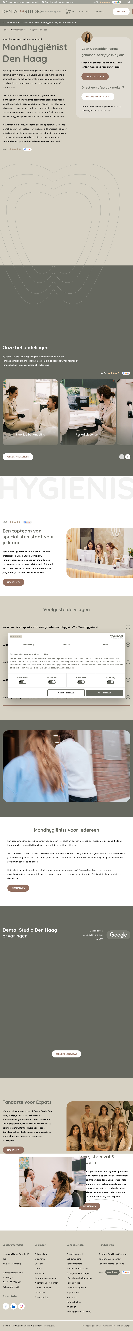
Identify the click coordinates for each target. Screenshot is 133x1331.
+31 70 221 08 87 (13, 1282)
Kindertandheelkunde (77, 1268)
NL (128, 2)
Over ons (68, 11)
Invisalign (71, 1306)
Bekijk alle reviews (66, 1054)
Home (5, 30)
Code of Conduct (43, 1287)
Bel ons (121, 11)
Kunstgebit (72, 1297)
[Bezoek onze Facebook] (5, 1306)
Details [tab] (66, 645)
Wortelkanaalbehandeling (79, 1278)
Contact (99, 11)
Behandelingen (50, 11)
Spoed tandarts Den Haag (111, 1263)
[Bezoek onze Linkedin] (13, 1306)
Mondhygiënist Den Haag (79, 1311)
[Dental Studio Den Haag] (22, 11)
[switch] (52, 682)
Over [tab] (105, 645)
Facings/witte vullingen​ (78, 1273)
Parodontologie (74, 1263)
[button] (127, 456)
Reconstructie (73, 1282)
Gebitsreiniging (74, 1259)
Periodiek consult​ (75, 1254)
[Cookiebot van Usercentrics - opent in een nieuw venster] (111, 637)
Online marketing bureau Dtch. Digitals (113, 1326)
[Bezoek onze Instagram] (21, 1306)
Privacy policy (41, 1297)
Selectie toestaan (66, 693)
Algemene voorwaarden (46, 1282)
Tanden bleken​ (74, 1302)
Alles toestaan (104, 693)
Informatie (84, 11)
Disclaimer (40, 1292)
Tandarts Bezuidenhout (46, 1278)
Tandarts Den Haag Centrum (113, 1254)
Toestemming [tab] (27, 645)
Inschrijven (72, 22)
